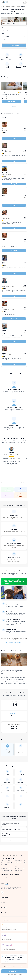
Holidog (2, 6)
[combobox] (15, 30)
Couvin (18, 6)
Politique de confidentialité (9, 966)
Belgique (8, 6)
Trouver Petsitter (14, 45)
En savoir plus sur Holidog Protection (13, 642)
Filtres (4, 117)
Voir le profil (14, 138)
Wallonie (13, 6)
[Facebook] (2, 892)
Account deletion (20, 966)
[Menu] (24, 2)
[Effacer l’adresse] (23, 31)
